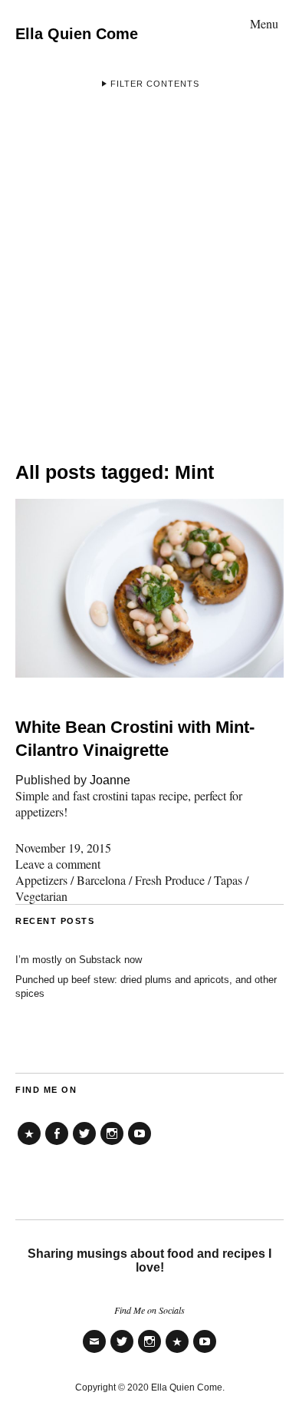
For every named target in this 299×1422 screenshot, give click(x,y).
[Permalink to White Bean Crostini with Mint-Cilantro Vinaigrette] (149, 673)
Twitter (84, 1144)
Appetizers (41, 880)
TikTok (29, 1144)
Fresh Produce (170, 880)
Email (94, 1352)
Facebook (56, 1144)
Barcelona (101, 880)
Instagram (111, 1144)
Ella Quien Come (76, 33)
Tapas (228, 880)
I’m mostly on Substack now (78, 959)
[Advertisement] (149, 268)
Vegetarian (41, 896)
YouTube (139, 1144)
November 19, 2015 (63, 848)
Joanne (110, 780)
